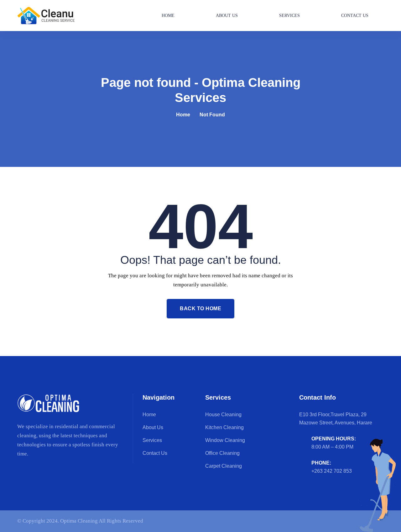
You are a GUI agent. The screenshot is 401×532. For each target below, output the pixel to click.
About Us (227, 15)
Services (289, 15)
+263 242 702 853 (331, 471)
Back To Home (200, 308)
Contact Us (354, 15)
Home (168, 15)
